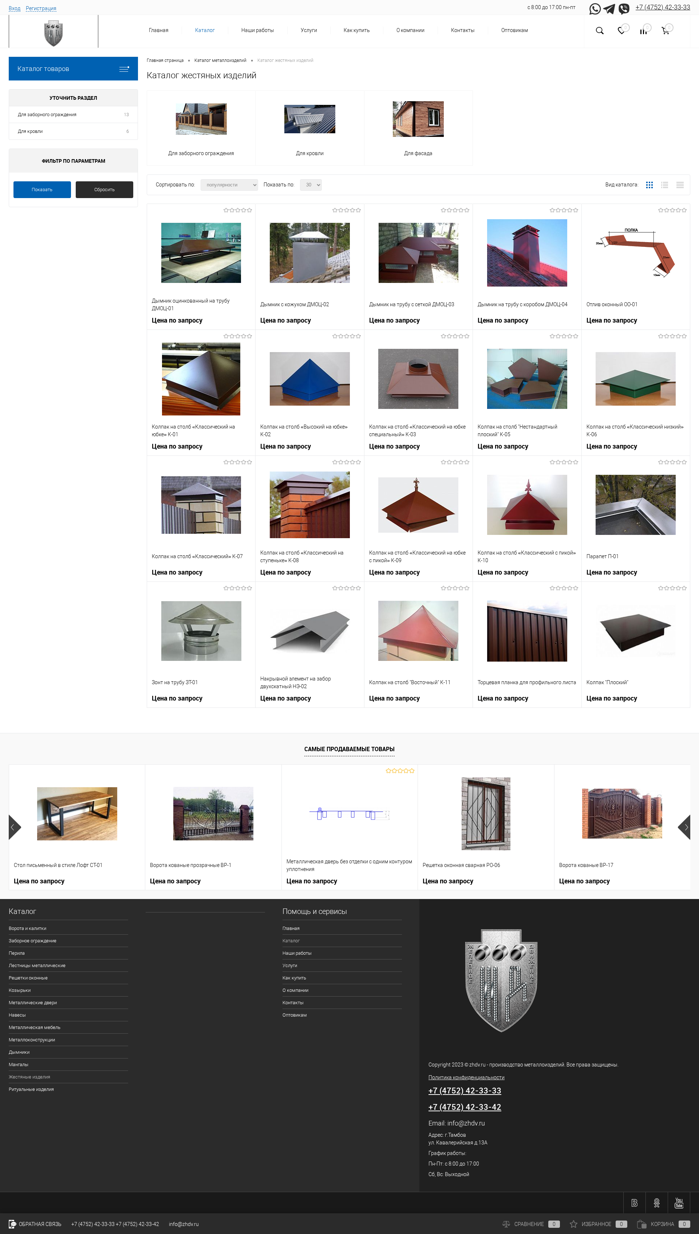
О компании (410, 30)
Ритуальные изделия (31, 1089)
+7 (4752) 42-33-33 (663, 7)
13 (126, 114)
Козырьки (20, 990)
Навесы (17, 1015)
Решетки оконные (28, 978)
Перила (17, 953)
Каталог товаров (43, 68)
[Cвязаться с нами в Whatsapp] (595, 7)
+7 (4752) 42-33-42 (465, 1107)
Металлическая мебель (34, 1027)
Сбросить (104, 189)
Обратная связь (40, 1224)
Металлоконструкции (32, 1039)
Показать (42, 189)
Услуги (309, 30)
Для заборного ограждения (47, 114)
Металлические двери (33, 1002)
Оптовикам (514, 30)
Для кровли (30, 131)
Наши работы (257, 30)
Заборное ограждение (32, 940)
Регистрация (41, 8)
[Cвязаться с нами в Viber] (624, 7)
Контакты (463, 30)
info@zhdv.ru (466, 1123)
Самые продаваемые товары (349, 749)
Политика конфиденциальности (467, 1077)
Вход (14, 8)
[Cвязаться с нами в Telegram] (609, 7)
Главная (159, 30)
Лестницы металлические (37, 965)
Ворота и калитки (27, 928)
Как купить (357, 30)
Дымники (19, 1052)
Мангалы (18, 1064)
